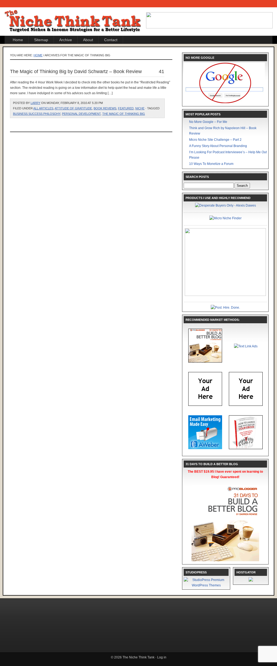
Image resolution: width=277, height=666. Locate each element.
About (88, 40)
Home (18, 40)
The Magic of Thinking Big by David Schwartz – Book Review (76, 71)
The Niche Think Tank (73, 16)
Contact (110, 40)
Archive (65, 40)
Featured (126, 108)
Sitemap (41, 40)
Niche (139, 108)
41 (161, 71)
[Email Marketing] (205, 448)
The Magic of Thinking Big (123, 113)
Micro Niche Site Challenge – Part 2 (215, 140)
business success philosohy (36, 113)
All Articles (43, 108)
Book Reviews (105, 108)
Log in (161, 657)
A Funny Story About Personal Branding (218, 146)
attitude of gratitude (73, 108)
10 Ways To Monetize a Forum (211, 164)
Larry (35, 103)
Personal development (81, 113)
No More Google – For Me (208, 122)
